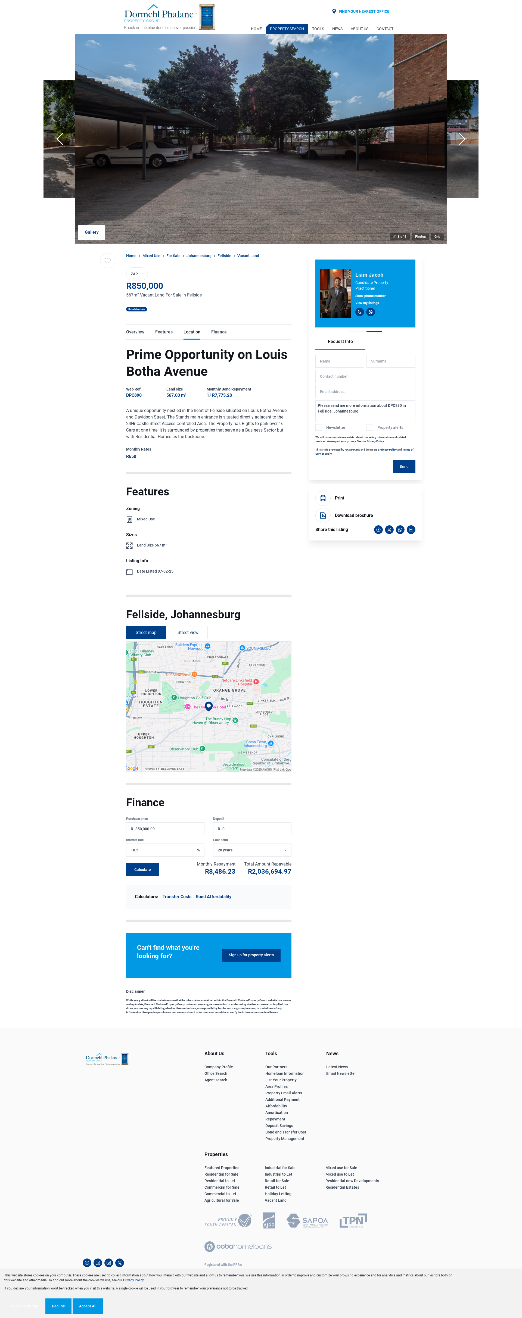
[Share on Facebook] (378, 529)
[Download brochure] (323, 515)
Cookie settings (24, 1306)
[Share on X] (389, 529)
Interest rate (135, 840)
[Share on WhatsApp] (400, 529)
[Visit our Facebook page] (87, 1262)
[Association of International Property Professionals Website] (269, 1221)
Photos (420, 237)
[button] (60, 139)
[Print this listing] (323, 498)
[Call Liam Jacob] (359, 312)
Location (192, 332)
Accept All (88, 1306)
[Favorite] (107, 260)
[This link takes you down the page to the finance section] (209, 395)
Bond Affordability (213, 896)
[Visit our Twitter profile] (119, 1262)
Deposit (218, 819)
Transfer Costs (177, 896)
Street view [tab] (188, 632)
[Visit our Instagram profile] (108, 1262)
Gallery (92, 232)
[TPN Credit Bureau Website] (353, 1221)
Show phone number (370, 296)
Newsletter (335, 427)
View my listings (367, 303)
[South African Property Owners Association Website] (307, 1221)
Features (164, 332)
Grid (437, 237)
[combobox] (259, 850)
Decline (58, 1306)
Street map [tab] (146, 632)
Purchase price (137, 819)
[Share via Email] (411, 529)
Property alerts (390, 427)
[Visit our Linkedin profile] (98, 1262)
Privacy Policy (375, 441)
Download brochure (354, 515)
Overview (135, 332)
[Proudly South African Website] (228, 1221)
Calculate (142, 869)
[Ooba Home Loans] (238, 1246)
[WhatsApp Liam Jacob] (370, 312)
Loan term (220, 840)
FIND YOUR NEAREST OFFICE (364, 11)
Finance (219, 332)
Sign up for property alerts (251, 955)
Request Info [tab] (340, 341)
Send (404, 466)
